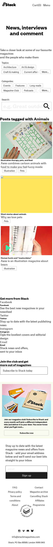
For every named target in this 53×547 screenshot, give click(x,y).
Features (20, 85)
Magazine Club (11, 90)
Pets (22, 170)
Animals (41, 118)
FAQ (15, 487)
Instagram (4, 331)
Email (2, 344)
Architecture (9, 67)
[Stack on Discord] (28, 531)
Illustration (9, 170)
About (15, 504)
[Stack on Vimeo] (23, 531)
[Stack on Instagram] (19, 531)
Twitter (3, 318)
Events (6, 85)
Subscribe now (26, 432)
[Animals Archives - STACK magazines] (9, 4)
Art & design (27, 67)
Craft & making (11, 72)
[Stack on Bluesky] (32, 531)
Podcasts (28, 90)
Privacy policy (15, 491)
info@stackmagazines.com (26, 536)
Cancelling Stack (39, 496)
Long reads (35, 85)
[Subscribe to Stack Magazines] (26, 385)
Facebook (4, 305)
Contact (39, 487)
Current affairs (31, 72)
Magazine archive (39, 491)
